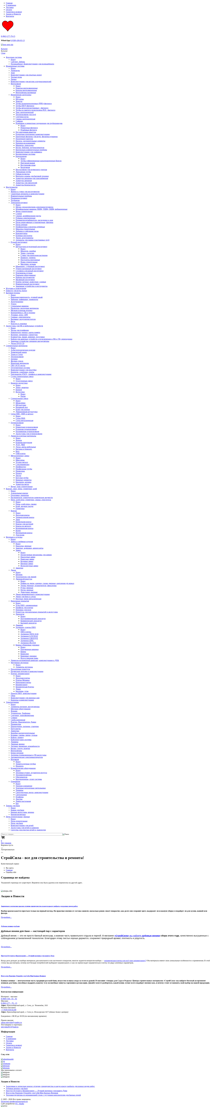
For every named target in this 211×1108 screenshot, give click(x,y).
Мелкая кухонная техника (21, 310)
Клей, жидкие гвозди (24, 506)
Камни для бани (17, 810)
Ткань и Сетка (17, 354)
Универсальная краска (25, 517)
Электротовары (12, 702)
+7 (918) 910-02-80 (8, 1010)
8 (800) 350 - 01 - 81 (9, 999)
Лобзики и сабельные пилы (27, 231)
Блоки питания (17, 753)
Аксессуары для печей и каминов (25, 828)
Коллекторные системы (25, 154)
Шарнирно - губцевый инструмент (30, 266)
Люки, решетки (22, 387)
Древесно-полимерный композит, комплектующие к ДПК (35, 660)
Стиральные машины (20, 306)
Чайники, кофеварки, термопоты (24, 299)
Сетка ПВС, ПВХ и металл (22, 414)
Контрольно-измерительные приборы (31, 150)
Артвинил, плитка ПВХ (26, 627)
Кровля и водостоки (19, 383)
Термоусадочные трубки (26, 764)
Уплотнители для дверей (26, 577)
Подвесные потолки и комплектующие (27, 671)
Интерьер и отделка (14, 537)
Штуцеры (20, 99)
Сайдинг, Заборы (18, 62)
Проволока (20, 471)
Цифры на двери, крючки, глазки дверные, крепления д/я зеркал (47, 583)
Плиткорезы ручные (24, 273)
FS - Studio (19, 1104)
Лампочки (15, 731)
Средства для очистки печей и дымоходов (28, 830)
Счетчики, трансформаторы (22, 715)
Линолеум (20, 614)
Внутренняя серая (28, 165)
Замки (18, 550)
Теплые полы (16, 77)
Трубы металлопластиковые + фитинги (32, 108)
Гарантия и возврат (14, 12)
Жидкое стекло (17, 361)
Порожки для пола (23, 610)
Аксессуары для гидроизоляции (29, 434)
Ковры (23, 652)
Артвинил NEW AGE (30, 634)
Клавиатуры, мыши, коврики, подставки (28, 337)
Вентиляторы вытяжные (26, 92)
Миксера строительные (25, 229)
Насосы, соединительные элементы (30, 141)
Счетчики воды (22, 117)
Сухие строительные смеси (22, 376)
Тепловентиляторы (24, 775)
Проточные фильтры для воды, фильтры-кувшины (37, 136)
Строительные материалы (16, 346)
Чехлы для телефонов (20, 330)
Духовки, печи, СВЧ (19, 315)
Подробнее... (6, 917)
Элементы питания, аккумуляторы (25, 707)
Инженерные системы (15, 66)
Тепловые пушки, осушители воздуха (31, 773)
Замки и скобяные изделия (22, 541)
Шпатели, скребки (28, 251)
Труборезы (15, 200)
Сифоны (19, 121)
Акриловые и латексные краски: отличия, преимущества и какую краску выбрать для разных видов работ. (39, 906)
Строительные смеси (19, 398)
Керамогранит (21, 685)
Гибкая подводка (23, 174)
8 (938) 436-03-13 (18, 40)
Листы (18, 475)
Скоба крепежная (18, 720)
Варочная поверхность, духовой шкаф (26, 297)
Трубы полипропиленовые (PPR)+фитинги (34, 103)
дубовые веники (151, 935)
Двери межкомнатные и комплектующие (33, 594)
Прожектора (16, 724)
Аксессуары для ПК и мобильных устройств (24, 326)
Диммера (14, 742)
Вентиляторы (16, 751)
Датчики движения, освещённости (25, 746)
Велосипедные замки (29, 566)
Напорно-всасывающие (25, 143)
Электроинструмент (19, 203)
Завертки (19, 568)
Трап (13, 73)
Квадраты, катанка (23, 482)
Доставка (10, 7)
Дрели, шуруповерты (24, 238)
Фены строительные (24, 211)
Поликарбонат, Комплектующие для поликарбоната (32, 64)
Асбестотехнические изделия (23, 350)
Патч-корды (16, 729)
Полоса (19, 473)
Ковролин (25, 654)
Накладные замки (28, 557)
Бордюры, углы (22, 691)
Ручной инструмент (19, 242)
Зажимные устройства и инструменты (31, 286)
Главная (9, 3)
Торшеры (19, 790)
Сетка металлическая (24, 420)
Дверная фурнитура (24, 579)
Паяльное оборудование (26, 275)
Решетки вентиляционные (27, 88)
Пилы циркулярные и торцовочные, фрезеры (34, 222)
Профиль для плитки (24, 608)
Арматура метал (22, 484)
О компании (11, 5)
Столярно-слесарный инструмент (30, 271)
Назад (13, 59)
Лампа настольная (23, 801)
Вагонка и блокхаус (24, 449)
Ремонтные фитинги (29, 128)
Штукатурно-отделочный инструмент (31, 247)
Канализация (21, 156)
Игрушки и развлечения (16, 288)
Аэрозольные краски (19, 493)
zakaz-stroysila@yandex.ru (11, 1022)
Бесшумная (25, 167)
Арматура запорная (24, 181)
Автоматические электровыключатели (27, 757)
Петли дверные (27, 590)
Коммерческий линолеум (31, 621)
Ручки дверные (27, 588)
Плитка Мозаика (23, 680)
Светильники (21, 795)
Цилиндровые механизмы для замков (36, 555)
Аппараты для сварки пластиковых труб (32, 240)
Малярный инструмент (25, 280)
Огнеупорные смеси (24, 381)
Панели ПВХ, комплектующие (24, 693)
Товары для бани (13, 806)
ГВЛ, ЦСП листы (18, 365)
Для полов (20, 535)
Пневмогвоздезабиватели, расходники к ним (34, 220)
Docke (23, 396)
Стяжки (14, 718)
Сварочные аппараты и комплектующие (27, 194)
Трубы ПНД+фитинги (25, 106)
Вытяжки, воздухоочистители (23, 319)
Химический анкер (19, 352)
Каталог (4, 49)
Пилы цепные (21, 225)
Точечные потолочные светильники (31, 788)
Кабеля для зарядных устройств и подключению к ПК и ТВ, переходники (41, 339)
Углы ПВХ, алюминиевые (26, 605)
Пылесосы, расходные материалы (25, 308)
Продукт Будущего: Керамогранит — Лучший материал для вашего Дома (27, 956)
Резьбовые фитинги (29, 130)
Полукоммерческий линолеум (33, 619)
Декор (18, 689)
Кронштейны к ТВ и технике (23, 313)
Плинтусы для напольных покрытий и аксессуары (37, 612)
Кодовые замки (27, 561)
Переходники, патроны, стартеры (25, 726)
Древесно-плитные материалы (23, 436)
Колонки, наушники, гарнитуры (24, 335)
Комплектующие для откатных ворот (26, 75)
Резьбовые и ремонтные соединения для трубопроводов (39, 123)
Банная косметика (18, 814)
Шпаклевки (20, 403)
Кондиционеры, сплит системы (29, 779)
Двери (13, 570)
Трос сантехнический (25, 112)
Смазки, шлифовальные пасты (28, 216)
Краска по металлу (23, 526)
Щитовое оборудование (21, 709)
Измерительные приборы (21, 196)
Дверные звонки (18, 744)
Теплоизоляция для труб (26, 114)
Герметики (20, 508)
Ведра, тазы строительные (22, 486)
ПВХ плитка (26, 632)
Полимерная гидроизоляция (27, 431)
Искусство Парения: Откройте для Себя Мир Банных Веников (23, 976)
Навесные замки (27, 559)
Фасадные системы (14, 57)
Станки (19, 214)
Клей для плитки (23, 409)
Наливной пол (22, 407)
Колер (18, 530)
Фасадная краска (23, 515)
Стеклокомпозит (22, 464)
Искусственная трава (29, 658)
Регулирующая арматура (26, 132)
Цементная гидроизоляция (27, 427)
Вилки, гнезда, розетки (20, 748)
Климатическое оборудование (23, 768)
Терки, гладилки (27, 253)
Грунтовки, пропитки (20, 495)
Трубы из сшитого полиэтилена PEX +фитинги (35, 110)
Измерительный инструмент (27, 284)
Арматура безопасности (26, 185)
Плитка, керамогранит (20, 674)
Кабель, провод (17, 737)
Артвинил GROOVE (29, 638)
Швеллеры (20, 460)
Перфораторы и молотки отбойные (30, 227)
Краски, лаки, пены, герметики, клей (21, 489)
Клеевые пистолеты (24, 236)
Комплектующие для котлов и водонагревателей (31, 81)
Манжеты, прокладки (25, 145)
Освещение (15, 781)
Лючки (13, 79)
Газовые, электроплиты (20, 317)
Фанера (19, 440)
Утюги (13, 304)
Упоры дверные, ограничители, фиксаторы (39, 586)
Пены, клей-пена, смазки (26, 504)
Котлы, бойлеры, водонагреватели (30, 147)
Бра (17, 803)
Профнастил (21, 467)
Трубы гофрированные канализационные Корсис (41, 161)
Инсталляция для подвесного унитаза (31, 170)
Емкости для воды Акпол (16, 291)
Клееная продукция (24, 442)
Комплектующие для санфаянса (29, 152)
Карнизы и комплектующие (22, 700)
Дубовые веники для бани (10, 926)
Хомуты (19, 101)
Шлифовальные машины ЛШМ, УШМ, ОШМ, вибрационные (41, 209)
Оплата (9, 10)
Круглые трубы (22, 478)
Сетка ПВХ (20, 418)
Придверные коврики (30, 649)
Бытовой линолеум (29, 623)
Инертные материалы (20, 363)
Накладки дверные (23, 546)
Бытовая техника (13, 293)
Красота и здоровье (19, 324)
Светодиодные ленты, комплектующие (32, 792)
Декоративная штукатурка (26, 412)
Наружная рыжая (28, 163)
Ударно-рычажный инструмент (29, 269)
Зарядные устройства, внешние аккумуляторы (30, 341)
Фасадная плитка (23, 678)
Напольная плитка (23, 682)
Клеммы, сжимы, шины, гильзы (24, 735)
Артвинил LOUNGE (29, 636)
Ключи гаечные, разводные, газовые (31, 282)
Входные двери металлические (28, 599)
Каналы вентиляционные (26, 90)
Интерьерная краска (24, 533)
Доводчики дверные (29, 592)
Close (3, 53)
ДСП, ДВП (20, 445)
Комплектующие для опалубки (24, 370)
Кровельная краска (23, 522)
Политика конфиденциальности (14, 1101)
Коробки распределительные (23, 733)
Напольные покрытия (20, 601)
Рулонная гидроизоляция (26, 429)
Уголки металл (22, 462)
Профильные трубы (24, 469)
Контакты (10, 16)
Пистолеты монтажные (30, 260)
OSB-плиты (21, 453)
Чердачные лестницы (19, 663)
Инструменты (11, 187)
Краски (14, 511)
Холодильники (17, 302)
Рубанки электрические (25, 218)
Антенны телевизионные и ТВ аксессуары (28, 755)
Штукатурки (21, 405)
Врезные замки (27, 563)
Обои (13, 696)
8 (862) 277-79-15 (8, 36)
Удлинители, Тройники (20, 713)
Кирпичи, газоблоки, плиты (22, 372)
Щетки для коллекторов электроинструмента (34, 207)
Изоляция (15, 759)
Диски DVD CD (17, 343)
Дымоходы (15, 70)
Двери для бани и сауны (26, 597)
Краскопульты (21, 233)
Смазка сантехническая (25, 119)
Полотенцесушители (24, 139)
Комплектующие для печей (22, 825)
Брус (18, 451)
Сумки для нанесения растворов (34, 255)
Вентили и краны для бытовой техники (32, 176)
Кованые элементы (24, 480)
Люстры (19, 799)
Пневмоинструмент (19, 198)
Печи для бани (17, 823)
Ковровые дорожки (29, 656)
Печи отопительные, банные (18, 817)
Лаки (18, 519)
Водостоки (20, 392)
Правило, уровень (28, 258)
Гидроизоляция (17, 423)
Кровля (19, 390)
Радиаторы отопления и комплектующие (33, 134)
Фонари (14, 711)
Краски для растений (24, 524)
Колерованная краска (24, 528)
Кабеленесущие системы (21, 740)
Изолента (19, 766)
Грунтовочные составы (20, 368)
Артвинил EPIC (27, 641)
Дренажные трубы (23, 172)
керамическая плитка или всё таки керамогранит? (125, 961)
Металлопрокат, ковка (20, 456)
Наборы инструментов (25, 277)
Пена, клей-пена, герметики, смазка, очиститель (31, 500)
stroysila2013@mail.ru (9, 1027)
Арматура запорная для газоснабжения (32, 178)
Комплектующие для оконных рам (25, 698)
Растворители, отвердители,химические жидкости (32, 497)
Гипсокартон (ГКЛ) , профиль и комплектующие (31, 374)
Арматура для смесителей (26, 183)
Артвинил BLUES (28, 643)
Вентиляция (16, 84)
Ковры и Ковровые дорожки (27, 645)
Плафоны (20, 797)
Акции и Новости (13, 14)
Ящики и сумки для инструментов (25, 192)
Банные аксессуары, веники (22, 812)
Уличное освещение (24, 786)
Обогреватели (21, 777)
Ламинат (19, 625)
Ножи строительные (29, 262)
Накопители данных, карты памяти (25, 332)
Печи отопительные (19, 821)
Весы (13, 321)
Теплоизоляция (17, 357)
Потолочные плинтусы (20, 669)
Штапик (19, 575)
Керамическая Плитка (25, 687)
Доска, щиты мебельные (26, 447)
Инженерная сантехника (21, 95)
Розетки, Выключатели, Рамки (23, 722)
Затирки (14, 359)
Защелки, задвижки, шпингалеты (29, 548)
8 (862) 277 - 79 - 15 (9, 1003)
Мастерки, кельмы (28, 264)
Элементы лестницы (24, 667)
